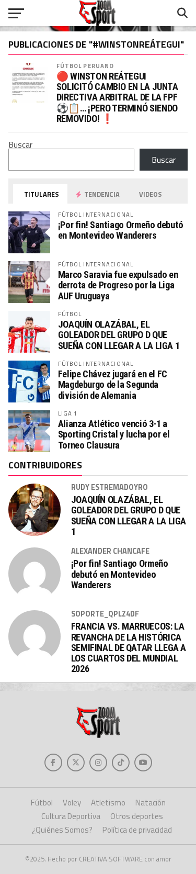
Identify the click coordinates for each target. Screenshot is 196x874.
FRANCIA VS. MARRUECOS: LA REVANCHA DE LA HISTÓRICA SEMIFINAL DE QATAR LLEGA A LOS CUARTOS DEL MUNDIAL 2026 (128, 647)
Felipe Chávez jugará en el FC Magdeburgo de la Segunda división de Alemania (112, 384)
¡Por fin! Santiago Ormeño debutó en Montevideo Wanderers (120, 230)
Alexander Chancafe (110, 551)
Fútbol (42, 803)
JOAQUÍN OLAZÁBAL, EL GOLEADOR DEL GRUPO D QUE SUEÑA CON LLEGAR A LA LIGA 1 (119, 335)
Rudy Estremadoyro (109, 487)
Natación (150, 803)
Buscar (20, 144)
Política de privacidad (137, 830)
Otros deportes (136, 816)
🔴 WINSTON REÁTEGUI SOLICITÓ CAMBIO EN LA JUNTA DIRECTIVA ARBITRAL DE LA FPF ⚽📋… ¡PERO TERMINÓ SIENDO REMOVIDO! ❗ (117, 97)
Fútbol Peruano (85, 65)
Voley (72, 803)
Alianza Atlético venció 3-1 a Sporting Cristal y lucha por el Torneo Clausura (114, 434)
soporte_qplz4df (105, 614)
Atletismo (108, 803)
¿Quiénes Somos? (62, 830)
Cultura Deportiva (70, 816)
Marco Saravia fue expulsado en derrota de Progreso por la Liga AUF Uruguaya (118, 285)
